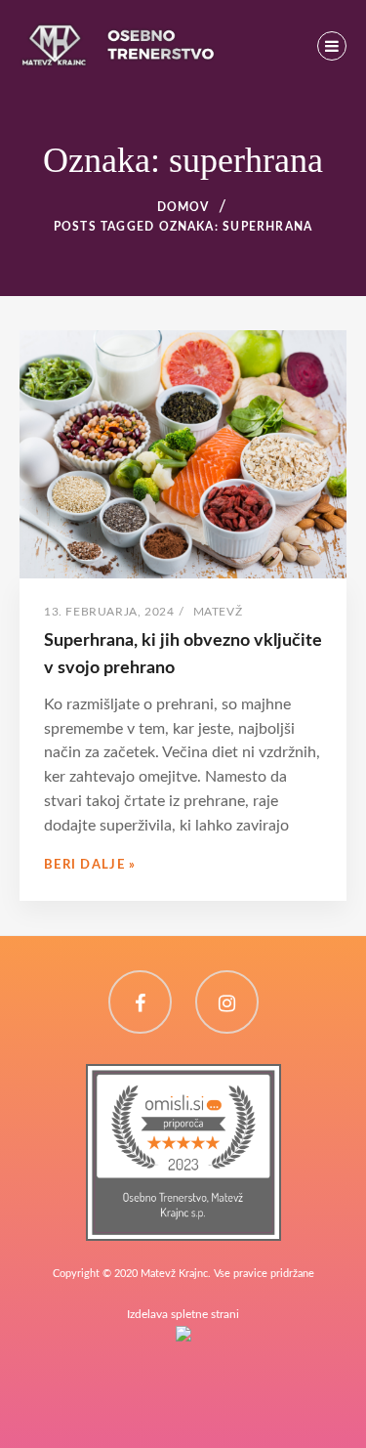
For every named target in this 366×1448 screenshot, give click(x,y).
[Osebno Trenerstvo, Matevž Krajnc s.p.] (183, 1076)
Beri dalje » (90, 865)
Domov (183, 207)
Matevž (218, 612)
